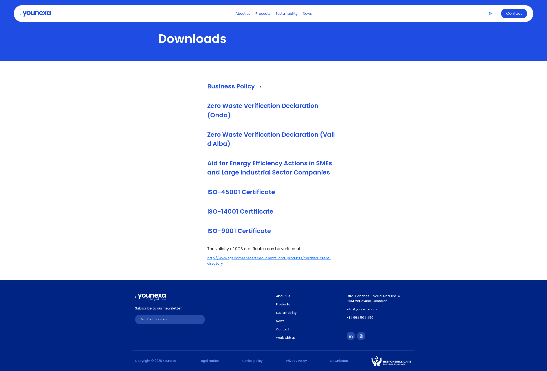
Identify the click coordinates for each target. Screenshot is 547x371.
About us (242, 13)
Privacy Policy (296, 361)
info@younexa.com (362, 309)
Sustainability (287, 13)
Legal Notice (209, 361)
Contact (282, 329)
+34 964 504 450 (360, 317)
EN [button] (491, 13)
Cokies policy (252, 361)
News (307, 13)
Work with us (286, 338)
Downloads (339, 361)
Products (263, 13)
